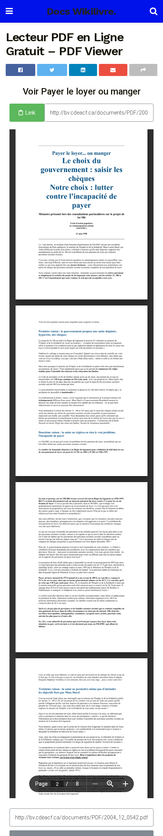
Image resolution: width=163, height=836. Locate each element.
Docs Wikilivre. (81, 11)
